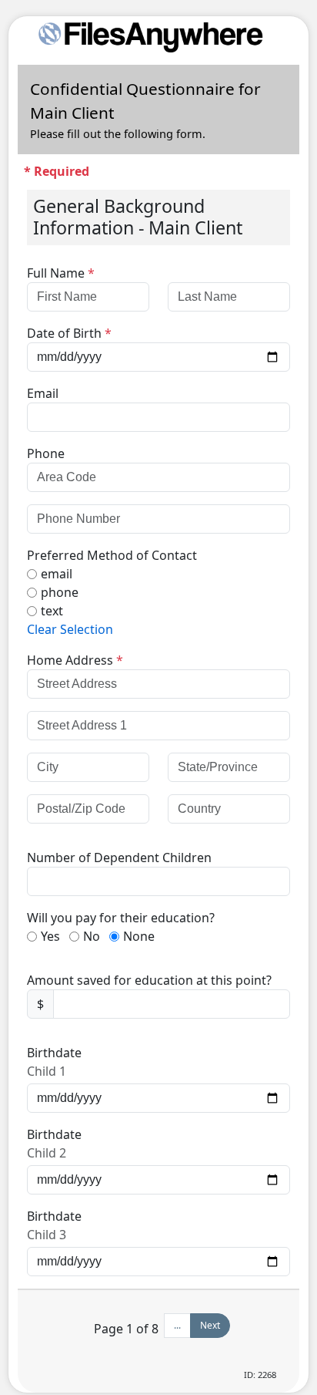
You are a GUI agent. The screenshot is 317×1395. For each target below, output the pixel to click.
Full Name (61, 273)
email (56, 573)
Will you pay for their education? (121, 917)
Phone (46, 453)
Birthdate (54, 1052)
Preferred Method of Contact (112, 555)
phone (59, 592)
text (52, 610)
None (139, 936)
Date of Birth (69, 333)
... (177, 1325)
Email (42, 393)
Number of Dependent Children (119, 857)
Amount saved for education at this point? (149, 980)
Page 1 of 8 (126, 1328)
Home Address (75, 660)
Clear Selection (70, 629)
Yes (50, 936)
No (91, 936)
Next (210, 1325)
